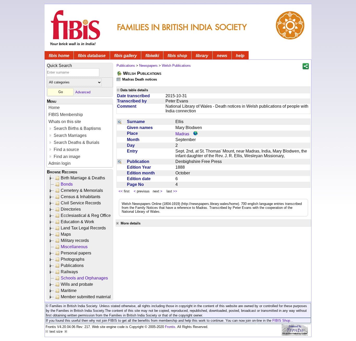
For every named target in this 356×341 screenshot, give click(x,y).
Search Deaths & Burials (76, 142)
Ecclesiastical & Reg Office (86, 215)
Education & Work (77, 222)
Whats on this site (64, 121)
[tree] (80, 237)
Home (54, 107)
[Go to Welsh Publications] (119, 73)
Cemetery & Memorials (82, 190)
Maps (66, 234)
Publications (72, 265)
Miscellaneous (74, 247)
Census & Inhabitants (80, 196)
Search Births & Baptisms (77, 128)
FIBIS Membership (65, 114)
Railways (69, 272)
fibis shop (177, 55)
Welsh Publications (176, 66)
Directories (71, 209)
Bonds (67, 184)
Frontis (170, 327)
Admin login (59, 163)
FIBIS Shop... (282, 320)
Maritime (69, 290)
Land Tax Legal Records (83, 228)
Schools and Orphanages (84, 278)
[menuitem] (80, 107)
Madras (182, 134)
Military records (75, 240)
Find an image (66, 156)
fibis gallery (125, 55)
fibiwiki (152, 55)
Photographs (72, 259)
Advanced (82, 92)
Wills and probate (77, 284)
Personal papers (76, 253)
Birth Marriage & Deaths (83, 178)
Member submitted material (86, 297)
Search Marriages (70, 135)
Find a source (66, 149)
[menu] (80, 135)
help (240, 55)
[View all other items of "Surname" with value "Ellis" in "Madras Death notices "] (119, 121)
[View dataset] (118, 79)
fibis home (59, 55)
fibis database (92, 55)
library (202, 55)
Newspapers (148, 66)
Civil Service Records (81, 203)
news (222, 55)
